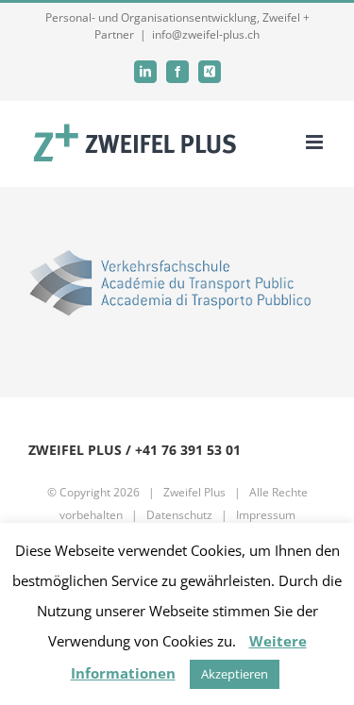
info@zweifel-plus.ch (206, 34)
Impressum (265, 515)
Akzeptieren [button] (234, 673)
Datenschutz (179, 515)
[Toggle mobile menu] (316, 142)
